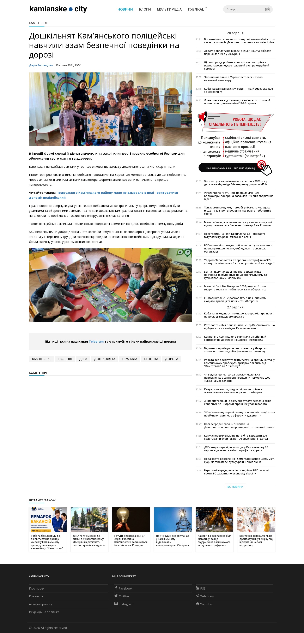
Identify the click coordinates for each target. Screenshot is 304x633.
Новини (125, 9)
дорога (171, 359)
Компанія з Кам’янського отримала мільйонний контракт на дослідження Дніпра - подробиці (235, 338)
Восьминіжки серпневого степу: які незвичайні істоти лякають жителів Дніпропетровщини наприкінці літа (239, 41)
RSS (203, 588)
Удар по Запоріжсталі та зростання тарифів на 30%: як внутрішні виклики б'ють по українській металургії (239, 262)
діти (83, 359)
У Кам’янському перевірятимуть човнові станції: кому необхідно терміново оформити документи (239, 414)
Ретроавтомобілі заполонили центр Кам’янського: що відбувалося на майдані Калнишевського (239, 327)
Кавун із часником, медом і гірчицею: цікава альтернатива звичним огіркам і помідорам (233, 391)
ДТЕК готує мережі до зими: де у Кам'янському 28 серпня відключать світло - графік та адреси (236, 449)
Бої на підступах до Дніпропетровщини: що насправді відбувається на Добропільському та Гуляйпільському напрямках (235, 274)
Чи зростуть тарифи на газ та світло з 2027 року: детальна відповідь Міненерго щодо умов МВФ (236, 183)
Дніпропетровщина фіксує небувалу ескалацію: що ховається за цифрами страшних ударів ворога (237, 402)
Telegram (96, 341)
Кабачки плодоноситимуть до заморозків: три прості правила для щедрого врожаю (239, 315)
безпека (151, 359)
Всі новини (235, 487)
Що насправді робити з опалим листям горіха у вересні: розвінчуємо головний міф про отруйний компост (236, 65)
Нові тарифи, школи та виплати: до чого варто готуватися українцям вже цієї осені (235, 235)
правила (129, 359)
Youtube (206, 604)
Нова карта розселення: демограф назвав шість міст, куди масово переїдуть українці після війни (239, 460)
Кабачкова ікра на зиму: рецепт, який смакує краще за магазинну (238, 90)
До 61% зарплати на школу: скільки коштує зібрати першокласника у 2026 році (237, 52)
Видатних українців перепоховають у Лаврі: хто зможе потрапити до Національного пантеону (236, 350)
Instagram (126, 604)
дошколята (104, 359)
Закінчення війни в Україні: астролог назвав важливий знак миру (233, 79)
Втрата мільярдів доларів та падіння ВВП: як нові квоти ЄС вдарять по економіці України (236, 472)
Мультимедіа (169, 9)
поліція (65, 359)
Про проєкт (37, 588)
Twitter (124, 596)
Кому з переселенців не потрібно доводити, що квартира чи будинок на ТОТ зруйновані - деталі (236, 437)
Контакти (36, 596)
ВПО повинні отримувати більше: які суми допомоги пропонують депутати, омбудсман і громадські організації (238, 248)
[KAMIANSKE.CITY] (58, 9)
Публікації (197, 9)
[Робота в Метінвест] (235, 143)
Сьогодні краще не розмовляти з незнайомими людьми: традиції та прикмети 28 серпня (235, 299)
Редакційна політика (44, 612)
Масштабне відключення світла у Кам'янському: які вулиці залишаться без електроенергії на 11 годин (238, 224)
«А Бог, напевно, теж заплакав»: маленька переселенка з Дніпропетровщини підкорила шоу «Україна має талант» (237, 377)
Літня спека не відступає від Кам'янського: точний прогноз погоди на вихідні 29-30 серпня (237, 102)
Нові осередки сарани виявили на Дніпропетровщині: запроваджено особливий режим (239, 425)
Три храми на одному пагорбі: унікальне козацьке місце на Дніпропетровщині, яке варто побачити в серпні (237, 210)
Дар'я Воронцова (41, 65)
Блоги (145, 9)
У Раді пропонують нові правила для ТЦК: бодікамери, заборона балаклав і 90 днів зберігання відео (238, 196)
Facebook (125, 588)
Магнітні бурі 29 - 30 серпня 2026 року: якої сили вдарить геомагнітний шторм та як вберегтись (235, 288)
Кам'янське (38, 23)
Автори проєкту (40, 604)
